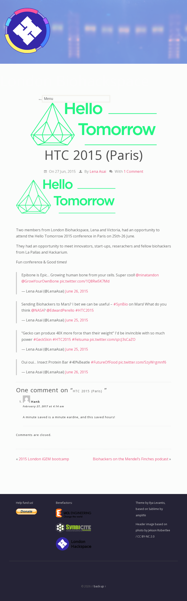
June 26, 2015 (76, 291)
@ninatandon (147, 275)
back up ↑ (100, 586)
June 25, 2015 (76, 320)
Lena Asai (98, 171)
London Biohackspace (74, 81)
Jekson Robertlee (159, 530)
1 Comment (133, 171)
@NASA (37, 310)
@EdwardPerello (60, 310)
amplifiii (141, 515)
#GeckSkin (42, 339)
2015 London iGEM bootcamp (44, 458)
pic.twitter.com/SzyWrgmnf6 (142, 362)
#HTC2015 (84, 310)
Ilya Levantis (157, 503)
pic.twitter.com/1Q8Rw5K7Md (84, 281)
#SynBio (120, 304)
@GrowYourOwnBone (40, 281)
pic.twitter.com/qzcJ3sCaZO (112, 339)
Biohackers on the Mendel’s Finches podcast (130, 458)
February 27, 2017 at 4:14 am (43, 406)
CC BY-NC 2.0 (145, 536)
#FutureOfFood (104, 362)
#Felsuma (80, 339)
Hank (35, 402)
